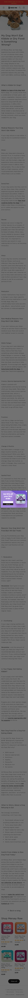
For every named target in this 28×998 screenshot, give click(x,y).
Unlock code (8, 504)
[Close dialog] (26, 491)
